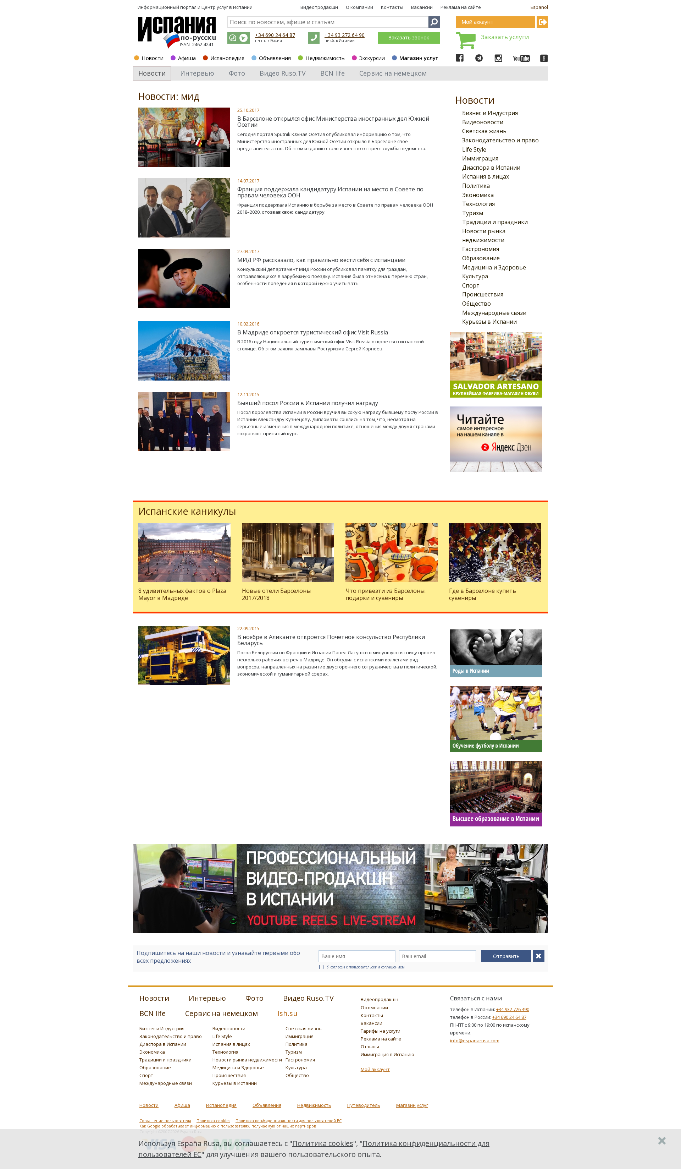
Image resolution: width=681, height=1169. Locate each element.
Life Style (474, 149)
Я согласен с (366, 967)
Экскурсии (372, 57)
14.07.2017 (248, 180)
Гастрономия (480, 249)
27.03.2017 (248, 251)
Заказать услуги (505, 37)
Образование (481, 258)
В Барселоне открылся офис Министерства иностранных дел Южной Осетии (333, 122)
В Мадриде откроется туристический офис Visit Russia (312, 332)
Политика (476, 186)
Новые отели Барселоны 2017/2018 (276, 594)
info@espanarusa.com (474, 1040)
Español (539, 7)
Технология (478, 204)
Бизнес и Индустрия (490, 113)
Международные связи (494, 313)
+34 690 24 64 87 (275, 35)
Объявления (275, 57)
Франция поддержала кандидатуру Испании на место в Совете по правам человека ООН (330, 192)
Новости (153, 57)
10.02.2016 (248, 324)
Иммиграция (480, 158)
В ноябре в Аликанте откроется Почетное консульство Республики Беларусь (331, 640)
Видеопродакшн (319, 7)
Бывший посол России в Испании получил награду (307, 403)
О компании (359, 7)
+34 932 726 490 (512, 1009)
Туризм (472, 213)
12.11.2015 (248, 394)
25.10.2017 (248, 110)
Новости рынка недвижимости (247, 1059)
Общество (476, 303)
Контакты (392, 7)
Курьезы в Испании (489, 322)
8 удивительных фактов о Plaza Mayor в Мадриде (182, 594)
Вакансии (422, 7)
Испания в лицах (485, 176)
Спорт (471, 285)
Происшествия (482, 294)
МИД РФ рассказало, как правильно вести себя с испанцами (321, 260)
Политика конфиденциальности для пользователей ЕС (289, 1120)
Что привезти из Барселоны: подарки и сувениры (385, 594)
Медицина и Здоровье (494, 267)
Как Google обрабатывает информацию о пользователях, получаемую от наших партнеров (227, 1126)
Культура (475, 276)
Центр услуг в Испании (227, 7)
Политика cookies (213, 1120)
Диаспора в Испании (491, 167)
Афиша (187, 57)
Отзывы (370, 1046)
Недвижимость (325, 57)
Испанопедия (227, 57)
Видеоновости (482, 122)
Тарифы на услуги (380, 1031)
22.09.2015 (248, 628)
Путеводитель (363, 1105)
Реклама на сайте (461, 7)
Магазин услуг (418, 57)
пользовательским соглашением (377, 967)
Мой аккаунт (375, 1069)
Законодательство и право (500, 140)
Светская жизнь (484, 131)
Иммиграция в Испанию (387, 1054)
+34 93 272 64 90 (345, 35)
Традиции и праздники (495, 222)
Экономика (478, 195)
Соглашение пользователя (165, 1120)
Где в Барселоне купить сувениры (482, 594)
